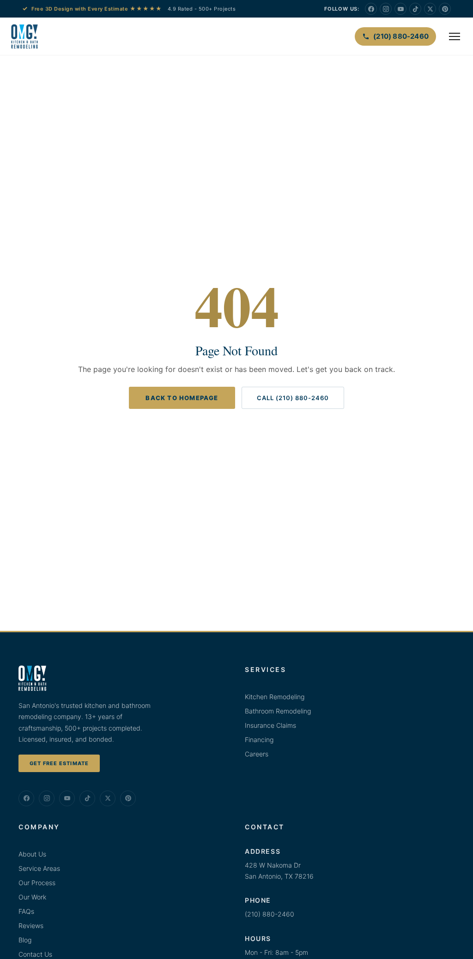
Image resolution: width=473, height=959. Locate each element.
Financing (259, 739)
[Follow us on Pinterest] (445, 9)
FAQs (26, 911)
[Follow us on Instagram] (386, 9)
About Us (32, 854)
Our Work (32, 897)
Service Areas (39, 868)
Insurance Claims (270, 725)
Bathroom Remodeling (278, 711)
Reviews (30, 925)
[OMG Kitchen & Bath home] (24, 36)
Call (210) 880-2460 (293, 398)
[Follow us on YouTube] (400, 9)
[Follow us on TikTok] (415, 9)
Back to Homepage (182, 398)
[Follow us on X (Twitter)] (430, 9)
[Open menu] (454, 36)
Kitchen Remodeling (274, 697)
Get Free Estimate (59, 763)
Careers (256, 754)
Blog (24, 940)
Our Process (36, 883)
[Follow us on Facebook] (371, 9)
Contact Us (35, 954)
